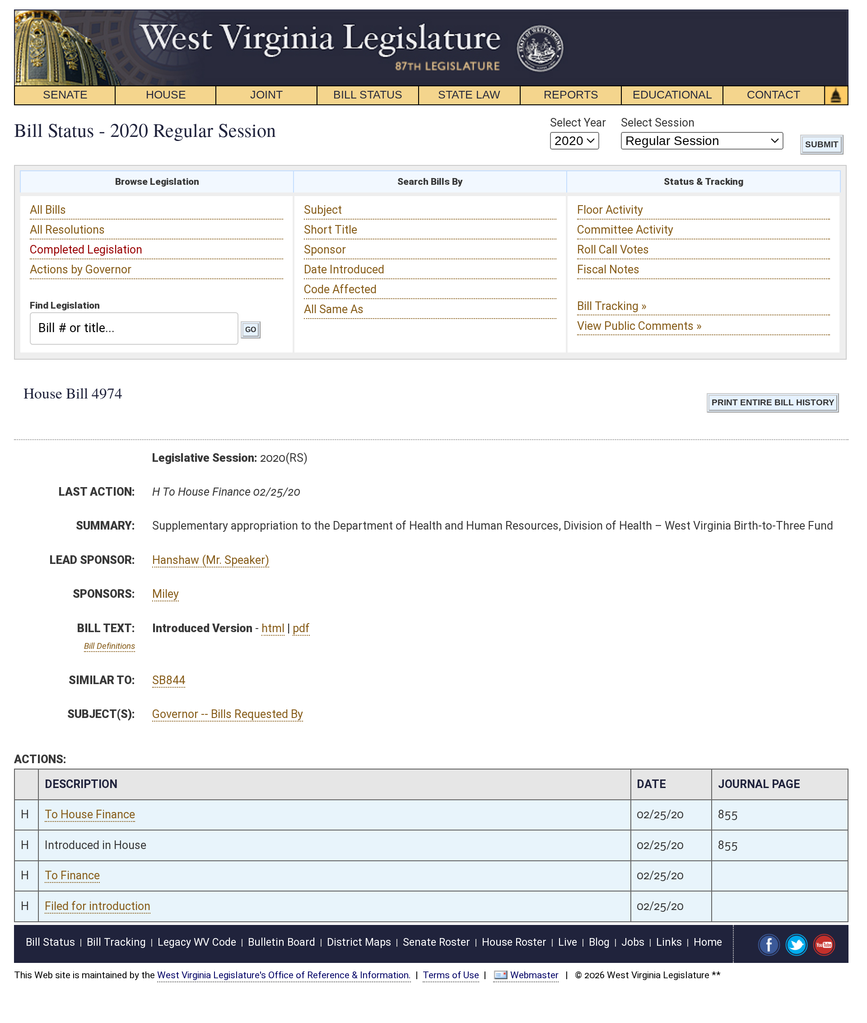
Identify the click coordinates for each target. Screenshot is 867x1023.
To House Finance (90, 814)
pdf (301, 628)
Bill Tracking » (612, 306)
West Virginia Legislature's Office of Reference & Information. (284, 975)
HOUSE (166, 94)
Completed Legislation (86, 249)
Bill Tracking (116, 942)
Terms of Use (451, 975)
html (272, 628)
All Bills (48, 209)
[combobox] (134, 328)
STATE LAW (469, 94)
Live (567, 942)
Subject (323, 209)
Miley (165, 594)
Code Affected (340, 289)
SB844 (168, 680)
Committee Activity (625, 229)
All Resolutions (67, 229)
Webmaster (534, 975)
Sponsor (325, 249)
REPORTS (571, 94)
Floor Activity (610, 209)
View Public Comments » (639, 326)
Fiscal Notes (608, 269)
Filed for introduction (97, 906)
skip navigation (548, 14)
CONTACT (773, 94)
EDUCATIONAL (672, 94)
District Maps (359, 942)
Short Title (330, 229)
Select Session (658, 122)
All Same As (334, 309)
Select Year (578, 122)
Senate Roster (436, 942)
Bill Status (50, 942)
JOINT (266, 94)
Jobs (632, 942)
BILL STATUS (367, 94)
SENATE (65, 94)
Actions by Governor (80, 269)
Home (708, 942)
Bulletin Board (281, 942)
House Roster (514, 942)
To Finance (72, 875)
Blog (599, 942)
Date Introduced (344, 269)
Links (669, 942)
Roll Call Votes (613, 249)
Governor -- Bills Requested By (227, 714)
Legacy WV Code (197, 942)
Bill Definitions (109, 646)
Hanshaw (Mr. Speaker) (210, 560)
